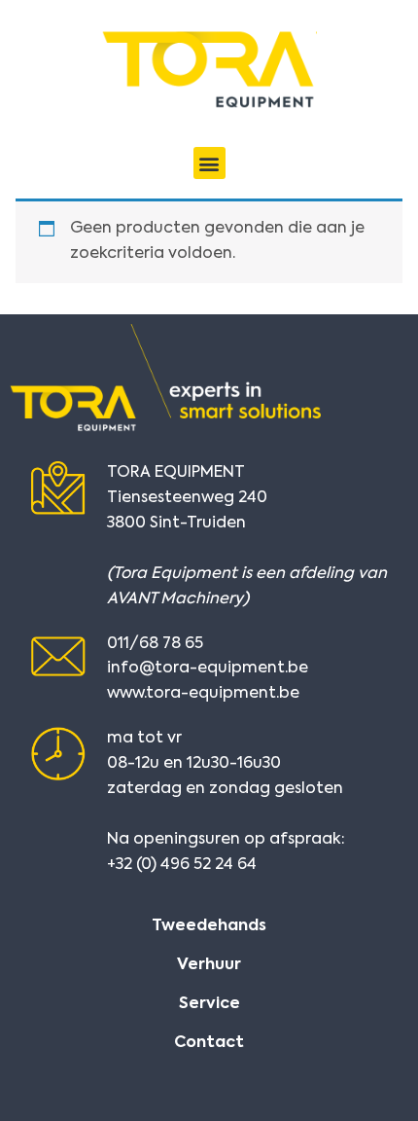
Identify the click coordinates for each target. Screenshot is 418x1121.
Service (209, 1004)
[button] (209, 163)
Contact (209, 1043)
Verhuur (209, 965)
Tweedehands (209, 926)
